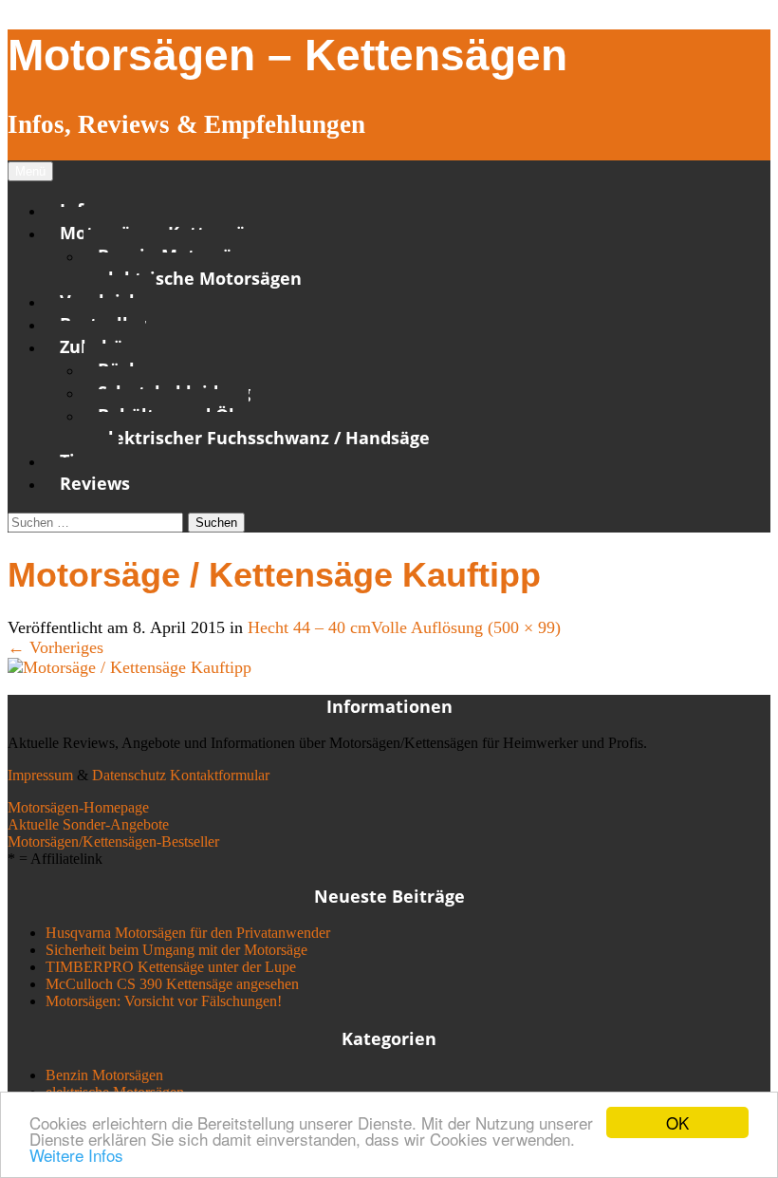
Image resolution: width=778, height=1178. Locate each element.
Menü (30, 171)
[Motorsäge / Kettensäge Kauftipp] (129, 667)
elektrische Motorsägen (200, 278)
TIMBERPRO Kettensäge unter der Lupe (171, 967)
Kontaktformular (219, 775)
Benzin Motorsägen (104, 1075)
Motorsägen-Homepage (78, 807)
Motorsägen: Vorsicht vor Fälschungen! (164, 1001)
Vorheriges (55, 647)
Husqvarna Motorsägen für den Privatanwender (188, 933)
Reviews (95, 483)
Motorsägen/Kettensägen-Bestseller (113, 841)
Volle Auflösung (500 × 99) (466, 627)
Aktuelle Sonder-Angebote (88, 824)
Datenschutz (129, 775)
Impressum (40, 775)
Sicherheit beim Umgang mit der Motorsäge (176, 950)
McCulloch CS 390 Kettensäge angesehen (172, 984)
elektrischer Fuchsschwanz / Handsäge (264, 437)
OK (677, 1122)
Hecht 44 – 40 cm (309, 627)
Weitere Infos (76, 1155)
